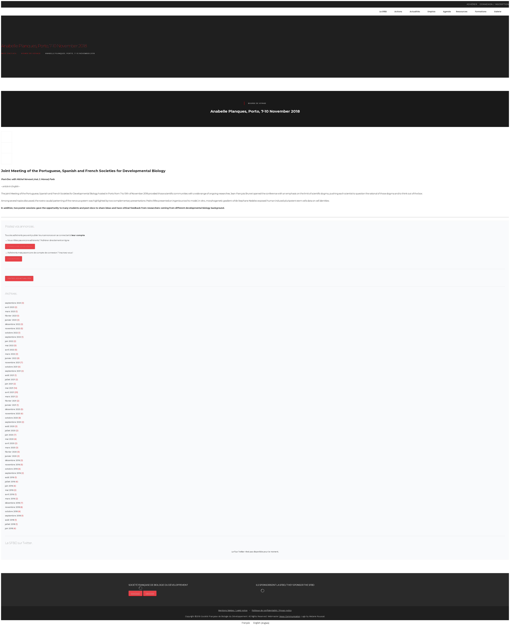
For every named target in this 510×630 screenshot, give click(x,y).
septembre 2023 (13, 303)
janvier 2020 (11, 456)
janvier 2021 (10, 405)
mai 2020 (9, 439)
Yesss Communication (289, 616)
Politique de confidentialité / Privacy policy (272, 610)
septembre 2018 (13, 515)
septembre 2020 (13, 422)
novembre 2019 (12, 464)
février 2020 (11, 452)
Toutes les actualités (19, 278)
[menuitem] (508, 12)
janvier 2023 (10, 320)
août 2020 (9, 426)
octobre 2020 (11, 418)
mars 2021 (10, 396)
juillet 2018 (10, 524)
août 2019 (9, 477)
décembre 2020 (12, 409)
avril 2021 (9, 392)
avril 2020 (9, 443)
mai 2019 (9, 490)
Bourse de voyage (31, 53)
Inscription (13, 259)
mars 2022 (10, 354)
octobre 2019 (11, 469)
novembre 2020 (12, 413)
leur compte (78, 235)
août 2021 (9, 375)
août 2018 (9, 520)
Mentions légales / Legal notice (232, 610)
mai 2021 (9, 388)
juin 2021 (9, 384)
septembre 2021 (13, 371)
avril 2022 (9, 350)
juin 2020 (9, 435)
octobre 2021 (11, 367)
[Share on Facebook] (6, 137)
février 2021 (10, 401)
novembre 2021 (12, 362)
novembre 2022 (12, 328)
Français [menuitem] (246, 623)
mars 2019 (10, 498)
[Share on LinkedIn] (6, 158)
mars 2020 (10, 447)
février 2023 (11, 316)
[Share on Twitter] (6, 147)
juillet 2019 (10, 481)
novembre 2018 (12, 507)
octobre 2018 (11, 511)
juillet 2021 (10, 379)
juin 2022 (9, 341)
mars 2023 (10, 311)
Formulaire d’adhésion (20, 246)
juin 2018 (9, 528)
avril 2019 (9, 494)
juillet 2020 (10, 430)
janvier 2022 (10, 358)
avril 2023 (9, 307)
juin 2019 (9, 486)
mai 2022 (9, 345)
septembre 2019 (13, 473)
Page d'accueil (9, 53)
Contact (135, 593)
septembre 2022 (13, 337)
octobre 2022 (11, 333)
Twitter (150, 593)
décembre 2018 (12, 503)
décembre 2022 (12, 324)
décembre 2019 (12, 460)
